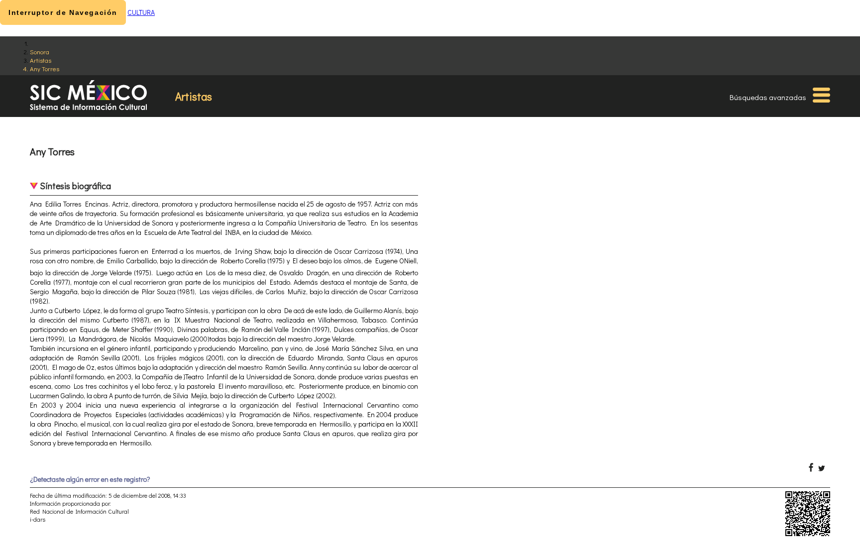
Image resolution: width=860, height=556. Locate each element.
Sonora (39, 51)
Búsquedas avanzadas (768, 97)
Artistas (40, 60)
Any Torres (44, 68)
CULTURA (141, 12)
